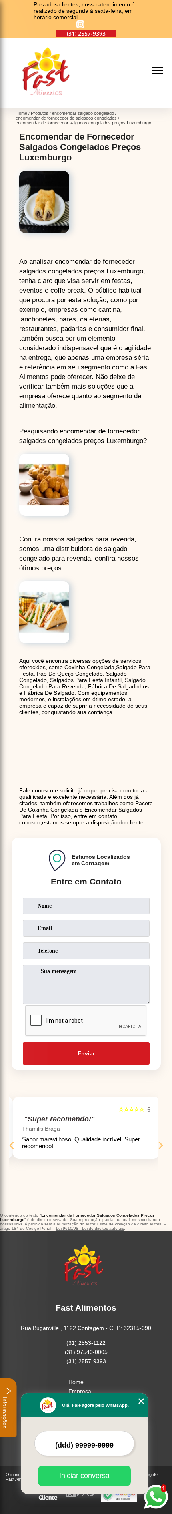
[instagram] (80, 25)
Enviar (86, 1053)
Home (76, 1382)
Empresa (79, 1391)
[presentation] (11, 1144)
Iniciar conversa (84, 1476)
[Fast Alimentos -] (49, 104)
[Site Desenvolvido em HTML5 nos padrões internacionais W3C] (80, 1495)
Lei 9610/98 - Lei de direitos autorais (90, 1228)
